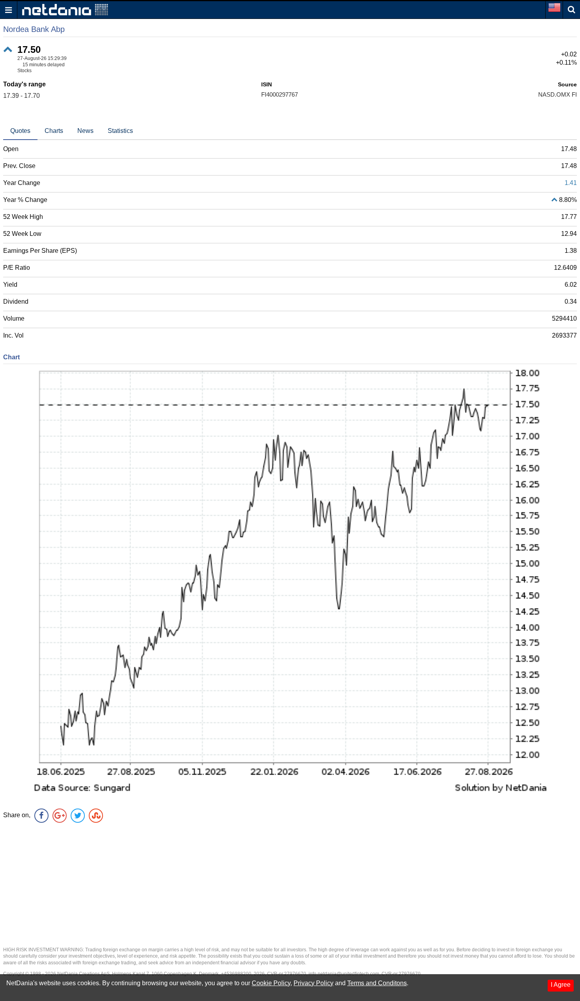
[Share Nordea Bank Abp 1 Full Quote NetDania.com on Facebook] (41, 815)
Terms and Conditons (377, 983)
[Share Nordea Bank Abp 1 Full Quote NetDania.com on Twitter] (77, 815)
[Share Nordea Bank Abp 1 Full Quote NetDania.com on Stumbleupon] (96, 815)
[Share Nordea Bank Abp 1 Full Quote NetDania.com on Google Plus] (59, 815)
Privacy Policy (313, 983)
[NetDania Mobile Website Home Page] (65, 9)
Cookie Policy (271, 983)
